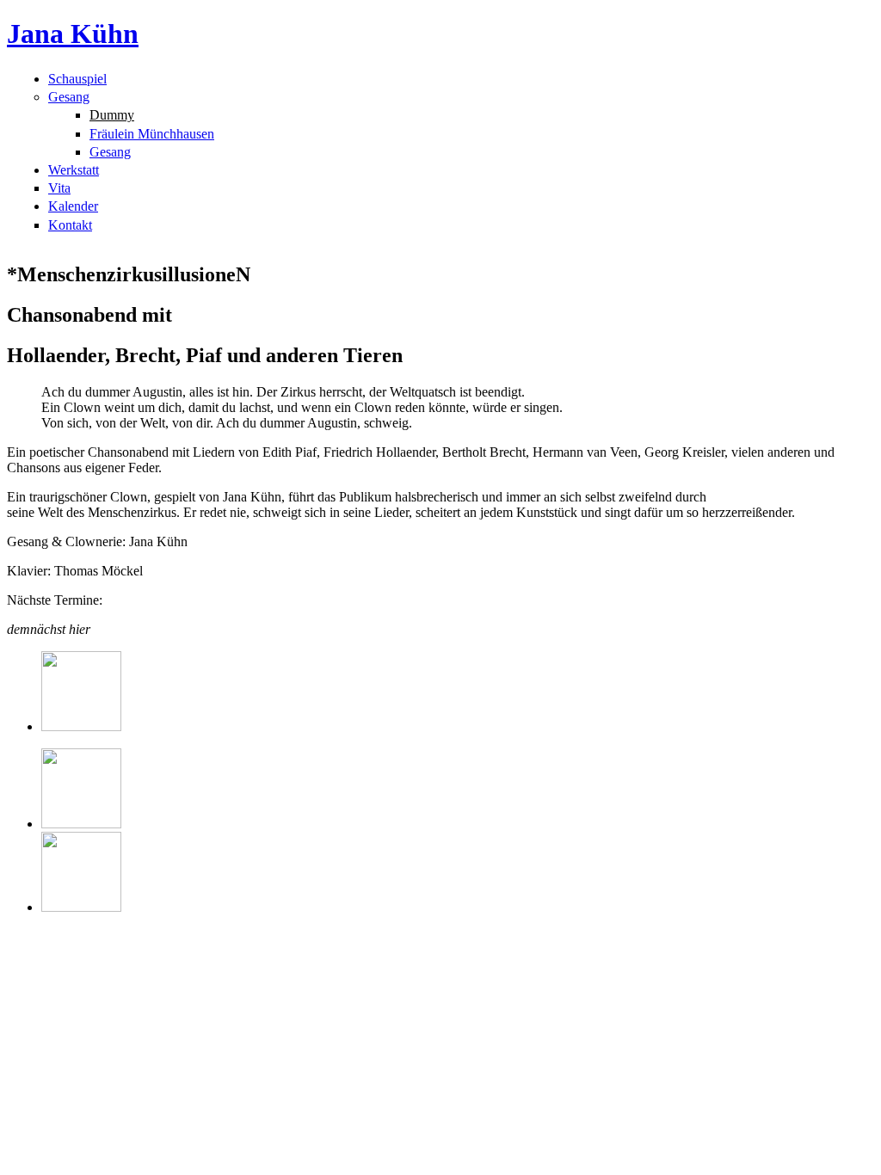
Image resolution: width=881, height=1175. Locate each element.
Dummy (111, 115)
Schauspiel (77, 78)
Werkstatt (73, 170)
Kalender (73, 206)
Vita (59, 188)
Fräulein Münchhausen (151, 133)
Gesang (68, 96)
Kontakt (70, 225)
